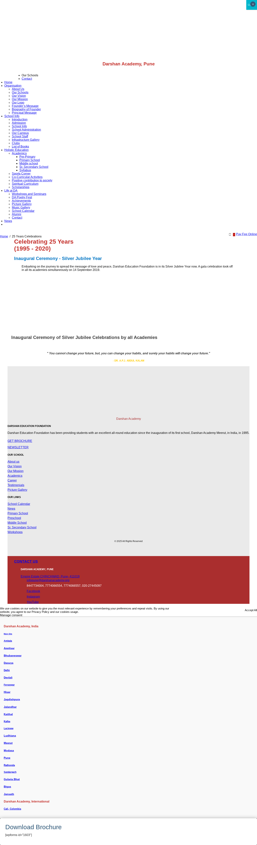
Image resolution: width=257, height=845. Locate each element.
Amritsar (9, 648)
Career (12, 480)
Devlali (8, 677)
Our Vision (19, 95)
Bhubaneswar (12, 655)
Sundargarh (10, 772)
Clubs (16, 143)
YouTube (33, 602)
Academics (19, 153)
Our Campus (20, 133)
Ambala (8, 641)
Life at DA (10, 190)
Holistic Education (16, 150)
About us (13, 461)
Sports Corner (21, 173)
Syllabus (25, 170)
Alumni (16, 214)
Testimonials (16, 485)
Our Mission (20, 99)
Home (8, 82)
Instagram (33, 596)
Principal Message (24, 112)
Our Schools (20, 92)
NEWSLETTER (18, 447)
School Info (11, 116)
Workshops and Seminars (29, 194)
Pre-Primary (27, 156)
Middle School (17, 522)
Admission (19, 122)
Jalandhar (10, 706)
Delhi (7, 670)
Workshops (15, 532)
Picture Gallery (22, 204)
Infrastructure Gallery (26, 139)
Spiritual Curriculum (25, 183)
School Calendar (23, 210)
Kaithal (8, 714)
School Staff (20, 136)
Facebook (33, 591)
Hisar (7, 691)
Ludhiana (10, 735)
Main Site (8, 634)
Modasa (9, 750)
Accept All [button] (251, 610)
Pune (7, 757)
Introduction (19, 119)
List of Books (20, 146)
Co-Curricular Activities (27, 177)
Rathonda (9, 765)
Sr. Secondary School (33, 166)
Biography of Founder (26, 109)
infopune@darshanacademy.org (48, 580)
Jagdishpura (12, 699)
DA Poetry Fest (22, 197)
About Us (18, 89)
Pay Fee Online (246, 234)
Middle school (28, 163)
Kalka (7, 721)
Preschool (14, 518)
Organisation (12, 85)
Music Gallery (21, 207)
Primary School (29, 160)
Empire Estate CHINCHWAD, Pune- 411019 (50, 576)
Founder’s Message (25, 106)
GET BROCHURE (20, 441)
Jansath (9, 794)
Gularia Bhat (12, 779)
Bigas (7, 786)
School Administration (26, 129)
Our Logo (18, 102)
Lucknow (8, 728)
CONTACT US (26, 561)
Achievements (21, 200)
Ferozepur (9, 685)
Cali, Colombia (12, 808)
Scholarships (20, 187)
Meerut (8, 742)
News (8, 221)
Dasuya (8, 662)
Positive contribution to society (32, 180)
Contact (27, 78)
